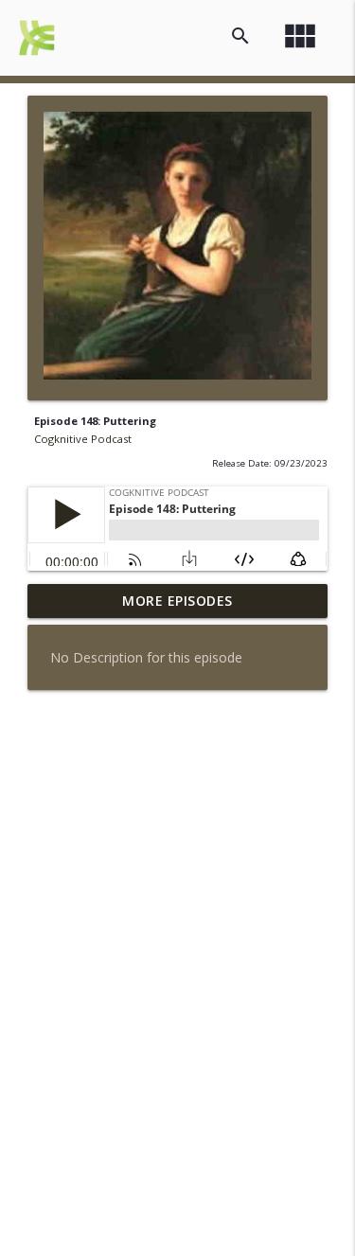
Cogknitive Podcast (83, 439)
